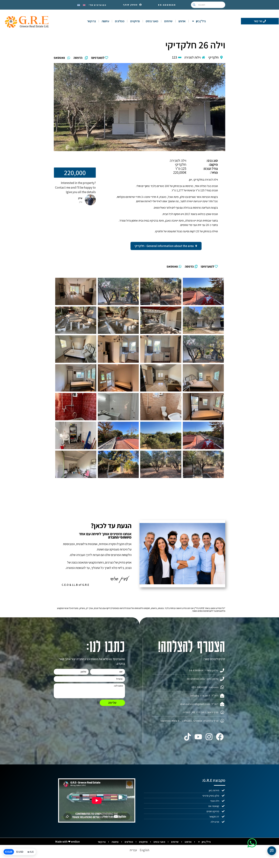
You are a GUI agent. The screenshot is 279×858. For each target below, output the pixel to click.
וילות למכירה (192, 57)
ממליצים (119, 21)
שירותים (168, 21)
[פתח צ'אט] (271, 850)
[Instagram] (209, 736)
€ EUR (8, 851)
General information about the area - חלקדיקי (164, 246)
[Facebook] (219, 736)
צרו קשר (91, 21)
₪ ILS (30, 851)
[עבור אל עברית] (78, 4)
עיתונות (105, 21)
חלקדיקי (213, 57)
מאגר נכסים (152, 21)
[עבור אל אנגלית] (84, 4)
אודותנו (182, 21)
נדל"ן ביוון (201, 21)
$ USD (19, 851)
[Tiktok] (187, 736)
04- (167, 4)
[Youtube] (198, 736)
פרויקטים (135, 21)
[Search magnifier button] (194, 5)
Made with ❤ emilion (67, 841)
